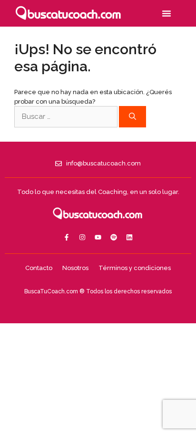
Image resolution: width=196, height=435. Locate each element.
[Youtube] (98, 237)
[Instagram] (82, 237)
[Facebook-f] (66, 237)
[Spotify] (113, 237)
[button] (166, 13)
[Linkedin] (129, 237)
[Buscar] (132, 116)
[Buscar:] (66, 116)
